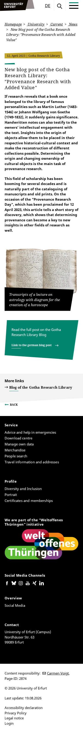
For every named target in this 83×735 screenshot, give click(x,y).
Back (14, 405)
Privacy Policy (16, 713)
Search (59, 5)
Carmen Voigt (58, 673)
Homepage (13, 24)
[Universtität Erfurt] (17, 5)
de (47, 5)
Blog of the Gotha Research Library (40, 387)
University (35, 24)
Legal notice (14, 718)
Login (9, 723)
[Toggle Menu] (73, 5)
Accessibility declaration (24, 707)
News (72, 24)
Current (56, 24)
